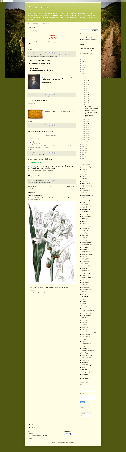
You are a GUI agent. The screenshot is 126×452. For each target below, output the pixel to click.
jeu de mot (44, 182)
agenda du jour (85, 227)
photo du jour (84, 352)
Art (82, 171)
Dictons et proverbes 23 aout (35, 195)
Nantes (55, 126)
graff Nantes (84, 296)
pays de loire (67, 126)
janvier (84, 141)
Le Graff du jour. (33, 31)
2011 (83, 156)
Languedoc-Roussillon (86, 185)
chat (82, 246)
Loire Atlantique (50, 126)
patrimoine (84, 327)
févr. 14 (86, 100)
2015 (83, 148)
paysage (83, 329)
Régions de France (85, 209)
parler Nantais (59, 126)
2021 (83, 67)
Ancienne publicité (85, 169)
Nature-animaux (85, 200)
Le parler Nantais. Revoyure (37, 100)
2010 (83, 158)
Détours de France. (41, 7)
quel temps (52, 154)
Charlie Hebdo (85, 173)
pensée (49, 96)
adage (83, 223)
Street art (53, 56)
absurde (33, 182)
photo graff (84, 353)
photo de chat (84, 345)
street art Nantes (85, 373)
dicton (83, 268)
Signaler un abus (84, 378)
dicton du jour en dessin (86, 277)
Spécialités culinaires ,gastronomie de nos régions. (89, 40)
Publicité (83, 207)
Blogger (71, 442)
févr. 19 (86, 94)
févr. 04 (86, 133)
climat (33, 154)
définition (83, 284)
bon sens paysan (85, 242)
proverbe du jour (85, 365)
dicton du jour (84, 275)
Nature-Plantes (85, 199)
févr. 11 (86, 119)
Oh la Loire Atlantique (33, 438)
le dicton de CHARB (86, 312)
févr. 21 (86, 92)
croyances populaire (86, 254)
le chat (83, 306)
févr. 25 (86, 86)
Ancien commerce (85, 166)
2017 (83, 144)
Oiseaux (83, 202)
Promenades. (35, 23)
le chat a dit (84, 308)
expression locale (35, 126)
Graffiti (65, 54)
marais (83, 317)
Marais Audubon (85, 193)
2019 (83, 71)
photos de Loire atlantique (87, 355)
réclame (83, 367)
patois (63, 126)
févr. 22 (86, 90)
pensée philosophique (86, 336)
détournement (84, 287)
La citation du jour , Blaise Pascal (39, 60)
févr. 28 (86, 80)
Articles (83, 413)
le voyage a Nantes (85, 313)
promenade (84, 362)
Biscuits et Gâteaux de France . (88, 37)
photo (35, 56)
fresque (53, 54)
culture (44, 54)
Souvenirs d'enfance (86, 213)
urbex (56, 56)
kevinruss (63, 442)
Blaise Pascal (46, 82)
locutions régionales (42, 126)
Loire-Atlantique (85, 192)
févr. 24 (86, 88)
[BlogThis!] (49, 53)
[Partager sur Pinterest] (54, 53)
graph (68, 54)
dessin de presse (85, 265)
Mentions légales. (45, 23)
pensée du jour (85, 334)
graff (56, 54)
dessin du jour (84, 266)
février (84, 79)
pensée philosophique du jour (88, 332)
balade (83, 237)
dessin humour (85, 261)
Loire (83, 188)
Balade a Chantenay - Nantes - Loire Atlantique (38, 292)
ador (82, 225)
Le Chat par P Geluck (86, 187)
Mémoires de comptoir (86, 195)
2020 (83, 69)
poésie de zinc (84, 360)
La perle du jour (85, 183)
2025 (83, 59)
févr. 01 (86, 139)
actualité (83, 221)
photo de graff (38, 56)
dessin (83, 260)
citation (36, 96)
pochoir (49, 56)
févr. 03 (86, 135)
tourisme (83, 374)
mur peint (31, 56)
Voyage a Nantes (85, 220)
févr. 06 (86, 129)
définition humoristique (86, 286)
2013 (83, 152)
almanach (83, 230)
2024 (83, 61)
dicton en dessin (85, 279)
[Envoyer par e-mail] (48, 53)
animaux (83, 232)
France (83, 176)
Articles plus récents (32, 186)
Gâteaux (83, 180)
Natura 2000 (31, 437)
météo (36, 154)
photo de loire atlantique (87, 350)
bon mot (33, 96)
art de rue (34, 54)
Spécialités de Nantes (86, 216)
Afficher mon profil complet (86, 53)
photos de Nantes (85, 357)
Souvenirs (84, 211)
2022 (83, 65)
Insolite (83, 181)
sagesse (83, 369)
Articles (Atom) (37, 188)
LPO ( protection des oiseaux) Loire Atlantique (38, 435)
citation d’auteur (85, 251)
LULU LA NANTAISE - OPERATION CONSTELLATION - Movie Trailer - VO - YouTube (48, 287)
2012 (83, 154)
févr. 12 (86, 104)
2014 (83, 150)
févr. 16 (86, 98)
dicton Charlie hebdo (86, 272)
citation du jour (41, 96)
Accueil (28, 23)
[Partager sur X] (51, 53)
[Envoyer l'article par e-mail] (46, 52)
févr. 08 (86, 125)
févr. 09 (86, 123)
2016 (83, 146)
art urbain (38, 54)
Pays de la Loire (85, 204)
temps (56, 154)
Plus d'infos (30, 49)
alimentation (84, 228)
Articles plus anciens (71, 186)
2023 (83, 63)
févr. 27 (86, 82)
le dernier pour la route (86, 310)
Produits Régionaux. (86, 206)
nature (83, 324)
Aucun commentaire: (40, 52)
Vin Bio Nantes (32, 290)
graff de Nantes (60, 54)
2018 (83, 73)
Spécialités (84, 214)
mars (84, 77)
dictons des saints (85, 282)
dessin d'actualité (85, 263)
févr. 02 (86, 137)
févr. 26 (86, 84)
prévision (48, 154)
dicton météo (84, 270)
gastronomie (84, 293)
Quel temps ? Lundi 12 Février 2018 (40, 131)
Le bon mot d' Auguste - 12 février (40, 159)
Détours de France (86, 46)
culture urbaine (49, 54)
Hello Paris (31, 433)
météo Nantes (40, 154)
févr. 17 (86, 96)
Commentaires (85, 416)
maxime (46, 96)
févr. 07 (86, 127)
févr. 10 (86, 121)
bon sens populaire (85, 244)
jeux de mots (48, 182)
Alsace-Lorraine (85, 164)
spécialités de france (86, 371)
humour (40, 182)
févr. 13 (86, 102)
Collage (41, 54)
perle (83, 339)
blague (83, 239)
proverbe (83, 364)
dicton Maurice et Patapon (87, 273)
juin (84, 75)
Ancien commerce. (85, 167)
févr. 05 (86, 131)
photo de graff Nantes (86, 348)
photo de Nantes (45, 56)
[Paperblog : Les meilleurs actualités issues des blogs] (64, 434)
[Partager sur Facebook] (52, 53)
